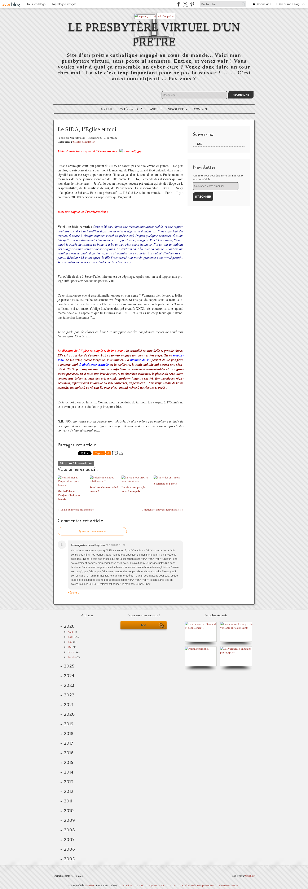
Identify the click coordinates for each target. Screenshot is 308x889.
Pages (152, 109)
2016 (68, 752)
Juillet (71, 637)
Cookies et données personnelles (198, 885)
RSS (199, 143)
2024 (69, 675)
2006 (69, 849)
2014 (68, 772)
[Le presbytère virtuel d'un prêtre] (154, 16)
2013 (68, 781)
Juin (70, 642)
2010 (69, 810)
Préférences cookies (229, 885)
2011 (68, 800)
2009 (69, 820)
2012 (68, 791)
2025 (69, 666)
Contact (200, 109)
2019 (68, 723)
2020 (69, 714)
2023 (69, 685)
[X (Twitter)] (185, 4)
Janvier (72, 657)
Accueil (107, 109)
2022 (69, 694)
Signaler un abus (157, 885)
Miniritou (89, 885)
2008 (69, 829)
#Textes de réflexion (83, 142)
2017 (68, 743)
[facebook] (178, 4)
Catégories (127, 109)
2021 (68, 704)
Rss (143, 625)
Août (70, 632)
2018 (68, 733)
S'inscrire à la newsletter (76, 463)
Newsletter (177, 109)
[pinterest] (192, 4)
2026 (69, 626)
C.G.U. (174, 885)
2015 (68, 762)
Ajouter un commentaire (92, 531)
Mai (70, 647)
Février (72, 652)
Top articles (127, 885)
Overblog (250, 875)
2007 (69, 839)
